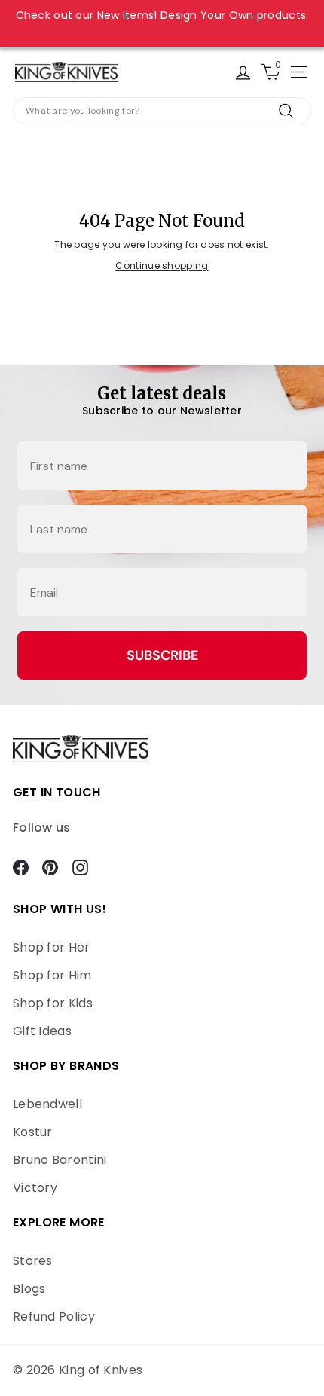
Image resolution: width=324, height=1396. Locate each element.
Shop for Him (52, 975)
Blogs (29, 1288)
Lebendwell (47, 1104)
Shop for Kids (53, 1003)
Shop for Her (51, 947)
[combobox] (162, 110)
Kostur (33, 1132)
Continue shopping (161, 265)
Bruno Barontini (60, 1159)
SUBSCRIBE (162, 655)
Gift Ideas (42, 1031)
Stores (33, 1260)
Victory (35, 1187)
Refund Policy (54, 1316)
